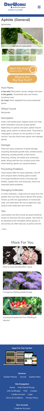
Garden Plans (35, 377)
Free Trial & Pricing (26, 387)
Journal (23, 377)
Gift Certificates (14, 391)
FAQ (25, 391)
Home (12, 387)
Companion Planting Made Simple (17, 292)
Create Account (18, 394)
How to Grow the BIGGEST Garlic (17, 267)
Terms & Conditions (14, 397)
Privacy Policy (32, 397)
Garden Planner (10, 377)
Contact (33, 391)
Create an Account (22, 408)
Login (30, 394)
